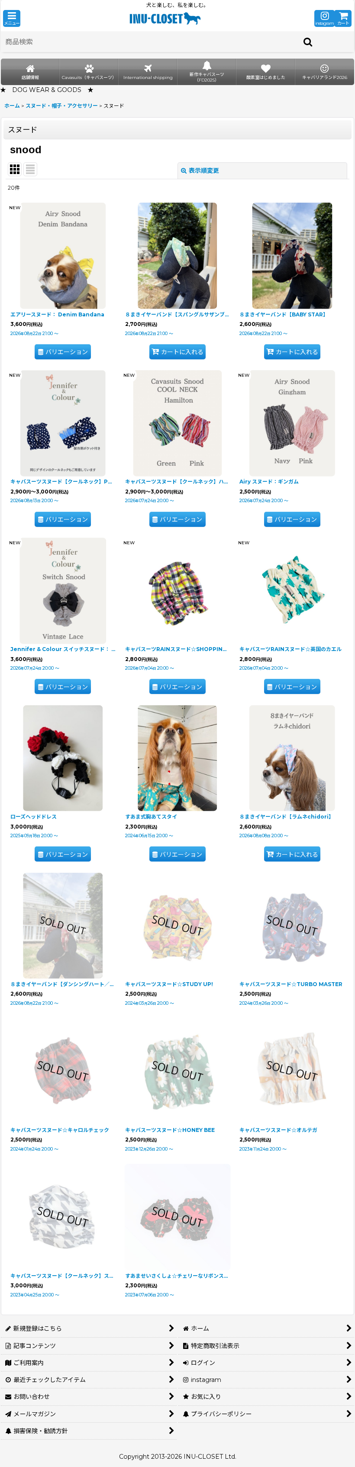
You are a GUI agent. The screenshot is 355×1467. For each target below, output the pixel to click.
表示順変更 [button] (204, 170)
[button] (11, 18)
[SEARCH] (308, 41)
